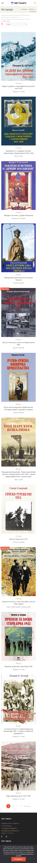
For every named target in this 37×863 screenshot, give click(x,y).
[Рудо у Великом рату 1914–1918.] (18, 766)
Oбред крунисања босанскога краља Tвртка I (18, 279)
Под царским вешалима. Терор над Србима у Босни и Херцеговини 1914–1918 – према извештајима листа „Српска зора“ (18, 474)
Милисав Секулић (18, 412)
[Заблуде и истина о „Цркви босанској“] (18, 185)
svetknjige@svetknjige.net (9, 828)
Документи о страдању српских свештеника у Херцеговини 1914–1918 (18, 152)
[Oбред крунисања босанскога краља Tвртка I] (18, 247)
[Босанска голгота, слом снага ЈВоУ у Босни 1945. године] (18, 571)
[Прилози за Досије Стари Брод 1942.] (18, 636)
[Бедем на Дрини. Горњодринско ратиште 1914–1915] (18, 56)
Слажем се (18, 859)
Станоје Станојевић (18, 542)
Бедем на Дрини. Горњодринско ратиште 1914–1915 (18, 87)
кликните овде (5, 21)
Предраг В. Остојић (18, 91)
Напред (27, 806)
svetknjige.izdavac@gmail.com (10, 831)
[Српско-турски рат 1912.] (18, 509)
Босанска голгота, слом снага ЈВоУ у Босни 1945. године (18, 603)
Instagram (6, 837)
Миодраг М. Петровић (18, 218)
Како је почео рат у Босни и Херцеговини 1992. (18, 343)
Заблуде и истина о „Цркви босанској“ (18, 215)
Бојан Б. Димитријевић (13, 607)
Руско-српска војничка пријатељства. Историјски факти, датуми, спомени (18, 408)
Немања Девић (26, 607)
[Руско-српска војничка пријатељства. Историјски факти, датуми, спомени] (18, 377)
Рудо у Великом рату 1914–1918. (18, 796)
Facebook (1, 837)
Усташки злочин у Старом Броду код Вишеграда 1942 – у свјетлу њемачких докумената (18, 731)
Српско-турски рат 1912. (18, 539)
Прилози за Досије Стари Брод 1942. (18, 666)
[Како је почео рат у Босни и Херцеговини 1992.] (18, 312)
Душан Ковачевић (18, 348)
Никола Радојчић (18, 283)
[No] (35, 854)
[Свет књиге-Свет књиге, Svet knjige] (18, 3)
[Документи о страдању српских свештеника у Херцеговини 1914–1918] (18, 121)
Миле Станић (18, 156)
